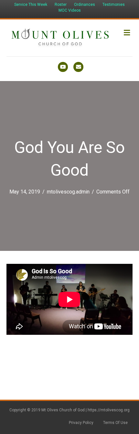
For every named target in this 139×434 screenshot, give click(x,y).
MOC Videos (70, 10)
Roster (61, 4)
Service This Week (30, 4)
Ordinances (84, 4)
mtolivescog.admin (68, 192)
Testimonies (113, 4)
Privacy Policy (81, 422)
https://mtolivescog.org (109, 410)
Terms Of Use (115, 422)
